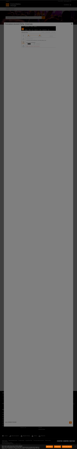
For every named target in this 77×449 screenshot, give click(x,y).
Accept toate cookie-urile (67, 446)
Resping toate (57, 446)
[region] (38, 446)
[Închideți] (75, 446)
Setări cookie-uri (49, 446)
